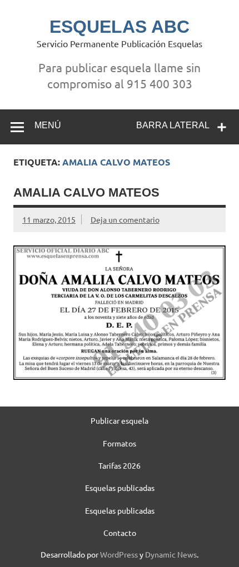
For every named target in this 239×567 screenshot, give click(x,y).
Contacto (119, 532)
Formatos (119, 443)
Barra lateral (173, 125)
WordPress (119, 554)
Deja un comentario (125, 219)
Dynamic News (171, 554)
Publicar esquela (119, 420)
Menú (47, 125)
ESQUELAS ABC (119, 27)
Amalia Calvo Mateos (86, 192)
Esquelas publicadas (120, 487)
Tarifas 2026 (119, 465)
